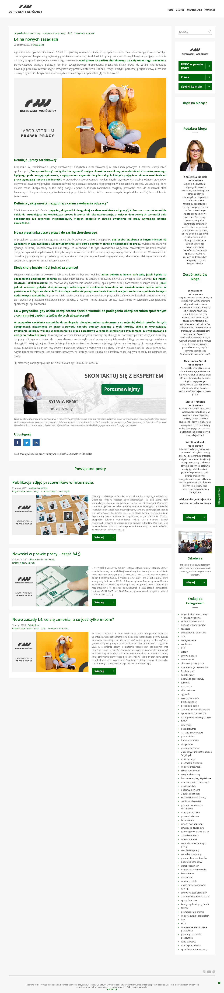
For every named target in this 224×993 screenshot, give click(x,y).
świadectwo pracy (190, 850)
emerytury (186, 725)
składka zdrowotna (190, 770)
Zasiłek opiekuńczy (190, 793)
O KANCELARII (194, 9)
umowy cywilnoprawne (192, 823)
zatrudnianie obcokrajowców (195, 709)
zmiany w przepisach (56, 453)
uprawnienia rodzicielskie (193, 713)
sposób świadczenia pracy (194, 949)
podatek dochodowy (191, 861)
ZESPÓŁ (180, 9)
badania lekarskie (190, 740)
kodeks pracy (187, 674)
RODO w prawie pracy (192, 66)
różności (185, 628)
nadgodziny (187, 744)
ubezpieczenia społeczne (193, 632)
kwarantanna (187, 873)
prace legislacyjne (190, 705)
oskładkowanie (188, 728)
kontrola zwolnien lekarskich (195, 915)
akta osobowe (188, 690)
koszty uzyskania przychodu (195, 904)
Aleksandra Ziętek (38, 488)
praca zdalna (187, 736)
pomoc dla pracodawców (194, 858)
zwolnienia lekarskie (84, 33)
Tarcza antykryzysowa (192, 732)
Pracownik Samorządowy (193, 797)
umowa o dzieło (189, 881)
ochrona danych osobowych (55, 491)
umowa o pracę (189, 655)
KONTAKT (210, 9)
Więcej (190, 517)
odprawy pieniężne (190, 789)
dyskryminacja (188, 759)
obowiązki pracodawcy (192, 678)
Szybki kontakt (191, 86)
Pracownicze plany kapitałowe (196, 778)
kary (183, 919)
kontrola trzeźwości (191, 766)
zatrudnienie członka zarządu (195, 896)
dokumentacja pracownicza (194, 667)
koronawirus (187, 820)
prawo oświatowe (190, 816)
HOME (170, 9)
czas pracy (186, 686)
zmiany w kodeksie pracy (32, 453)
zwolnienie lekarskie (82, 453)
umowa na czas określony (194, 892)
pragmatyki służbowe (191, 762)
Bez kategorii (187, 671)
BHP (183, 648)
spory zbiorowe (189, 900)
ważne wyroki (187, 659)
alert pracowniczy (190, 865)
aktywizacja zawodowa (192, 827)
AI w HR (184, 888)
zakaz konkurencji (190, 835)
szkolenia (185, 682)
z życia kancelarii (189, 701)
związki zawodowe (190, 698)
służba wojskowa (192, 617)
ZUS (70, 33)
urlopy (184, 651)
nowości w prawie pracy (193, 624)
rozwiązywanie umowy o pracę (196, 717)
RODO (184, 721)
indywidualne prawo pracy (27, 33)
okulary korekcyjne (190, 812)
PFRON (184, 908)
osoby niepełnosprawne (193, 885)
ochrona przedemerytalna (194, 869)
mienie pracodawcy (191, 945)
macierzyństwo (188, 786)
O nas (185, 77)
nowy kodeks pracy (190, 774)
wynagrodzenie (188, 640)
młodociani (186, 877)
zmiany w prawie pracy (54, 33)
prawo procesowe (190, 748)
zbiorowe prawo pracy (192, 663)
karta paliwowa (188, 941)
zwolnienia (186, 644)
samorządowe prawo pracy (195, 831)
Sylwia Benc (38, 44)
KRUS (183, 923)
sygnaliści (186, 694)
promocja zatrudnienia (192, 911)
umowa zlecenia (189, 839)
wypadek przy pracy (191, 854)
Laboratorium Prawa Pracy (41, 559)
